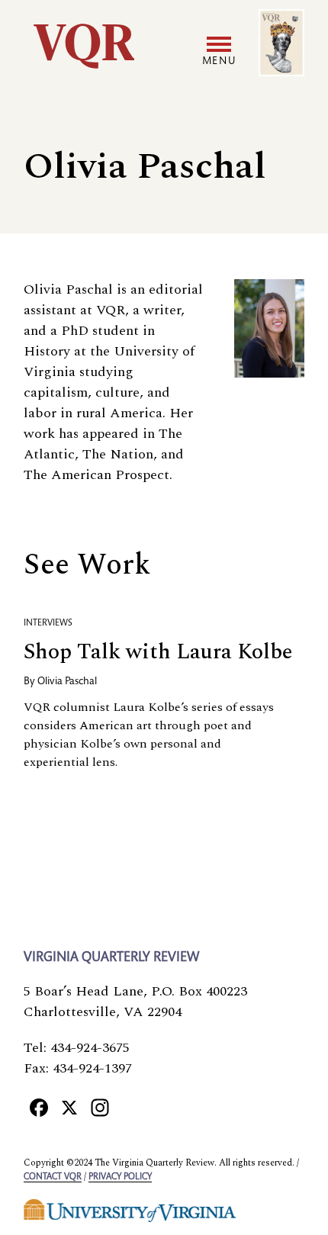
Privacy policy (120, 1177)
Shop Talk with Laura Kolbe (158, 651)
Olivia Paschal (67, 682)
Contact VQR (53, 1177)
